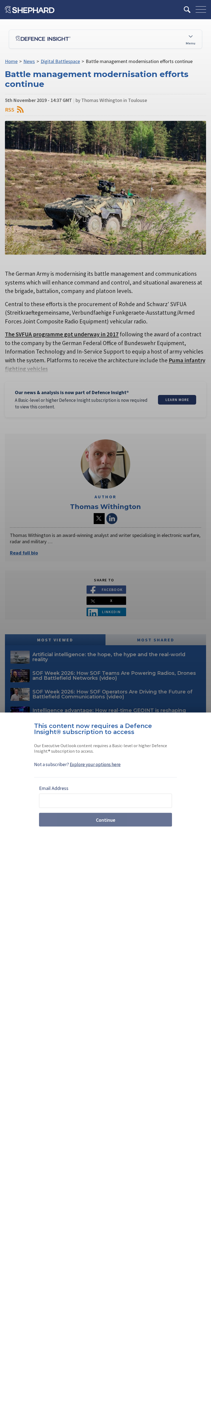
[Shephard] (29, 9)
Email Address (53, 788)
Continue (105, 820)
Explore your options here (95, 764)
